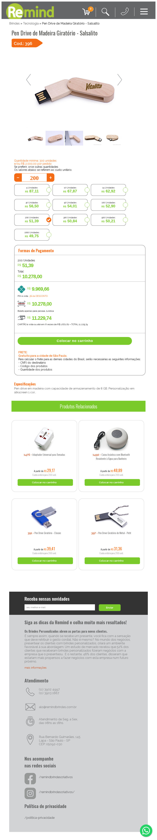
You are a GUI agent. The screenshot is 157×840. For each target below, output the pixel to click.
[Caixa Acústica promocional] (111, 419)
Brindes (14, 23)
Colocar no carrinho (75, 341)
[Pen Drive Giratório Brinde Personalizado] (44, 497)
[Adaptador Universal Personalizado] (44, 419)
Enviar (109, 607)
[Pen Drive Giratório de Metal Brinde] (111, 497)
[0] (86, 15)
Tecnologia (31, 23)
